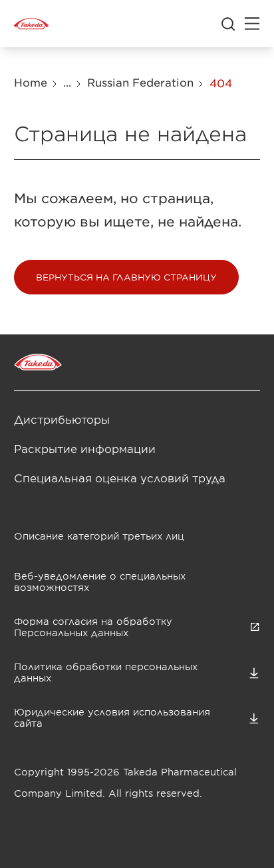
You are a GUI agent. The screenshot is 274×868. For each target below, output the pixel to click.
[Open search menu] (228, 24)
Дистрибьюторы (62, 419)
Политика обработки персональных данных (106, 672)
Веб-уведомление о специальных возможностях (100, 581)
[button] (126, 277)
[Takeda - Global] (31, 24)
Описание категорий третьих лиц (99, 536)
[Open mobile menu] (252, 24)
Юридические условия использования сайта (112, 717)
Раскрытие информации (85, 448)
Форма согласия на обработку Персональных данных (93, 627)
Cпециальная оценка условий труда (119, 477)
